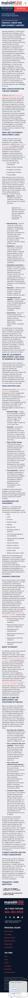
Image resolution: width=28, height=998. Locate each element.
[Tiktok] (22, 917)
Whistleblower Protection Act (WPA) (13, 614)
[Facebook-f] (6, 917)
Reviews (6, 963)
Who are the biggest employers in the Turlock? (12, 889)
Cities (24, 19)
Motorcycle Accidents (9, 937)
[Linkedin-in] (14, 917)
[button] (25, 3)
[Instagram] (10, 917)
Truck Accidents (8, 947)
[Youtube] (18, 917)
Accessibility (7, 966)
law (10, 507)
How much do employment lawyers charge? (12, 893)
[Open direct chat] (24, 979)
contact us (16, 877)
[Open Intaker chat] (11, 997)
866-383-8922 (14, 912)
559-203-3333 (21, 8)
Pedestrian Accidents (9, 941)
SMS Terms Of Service (9, 972)
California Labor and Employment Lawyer (13, 19)
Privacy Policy (7, 969)
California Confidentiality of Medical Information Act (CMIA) (13, 683)
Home (2, 19)
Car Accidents (7, 934)
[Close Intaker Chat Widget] (26, 979)
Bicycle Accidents (8, 931)
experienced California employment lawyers (12, 96)
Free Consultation (7, 8)
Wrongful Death (8, 944)
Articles (6, 959)
